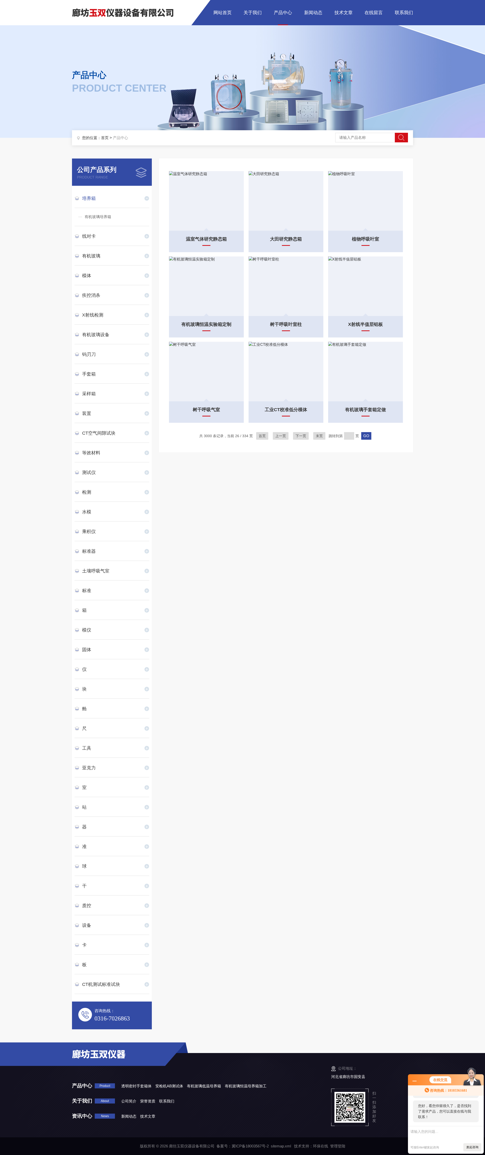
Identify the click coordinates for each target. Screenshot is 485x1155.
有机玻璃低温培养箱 (204, 1086)
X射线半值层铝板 (365, 324)
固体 (86, 649)
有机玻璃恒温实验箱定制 (206, 324)
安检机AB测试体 (169, 1086)
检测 (86, 492)
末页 (319, 436)
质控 (86, 905)
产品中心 (283, 12)
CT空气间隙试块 (98, 433)
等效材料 (91, 452)
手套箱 (89, 374)
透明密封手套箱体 (136, 1086)
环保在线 (320, 1146)
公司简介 (128, 1101)
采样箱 (89, 393)
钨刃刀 (89, 354)
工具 (86, 748)
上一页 (280, 436)
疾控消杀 (91, 295)
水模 (86, 511)
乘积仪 (89, 531)
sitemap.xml (281, 1146)
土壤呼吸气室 (95, 570)
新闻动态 (313, 12)
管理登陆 (337, 1146)
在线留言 (374, 12)
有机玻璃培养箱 (98, 217)
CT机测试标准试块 (101, 984)
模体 (86, 275)
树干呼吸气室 (206, 409)
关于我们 (253, 12)
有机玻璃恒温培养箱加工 (245, 1086)
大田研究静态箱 (286, 239)
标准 (86, 590)
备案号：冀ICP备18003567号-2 (242, 1146)
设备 (86, 925)
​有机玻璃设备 (95, 334)
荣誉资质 (147, 1101)
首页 (105, 138)
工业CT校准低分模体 (286, 409)
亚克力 (89, 767)
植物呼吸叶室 (365, 239)
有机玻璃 (91, 255)
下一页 (301, 436)
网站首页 (222, 12)
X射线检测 (92, 315)
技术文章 (343, 12)
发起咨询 (472, 1147)
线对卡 (89, 236)
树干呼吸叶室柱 (286, 324)
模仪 (86, 630)
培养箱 (89, 198)
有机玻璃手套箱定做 (365, 409)
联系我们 (404, 12)
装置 (86, 413)
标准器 (89, 551)
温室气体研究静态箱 (206, 239)
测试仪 (89, 472)
